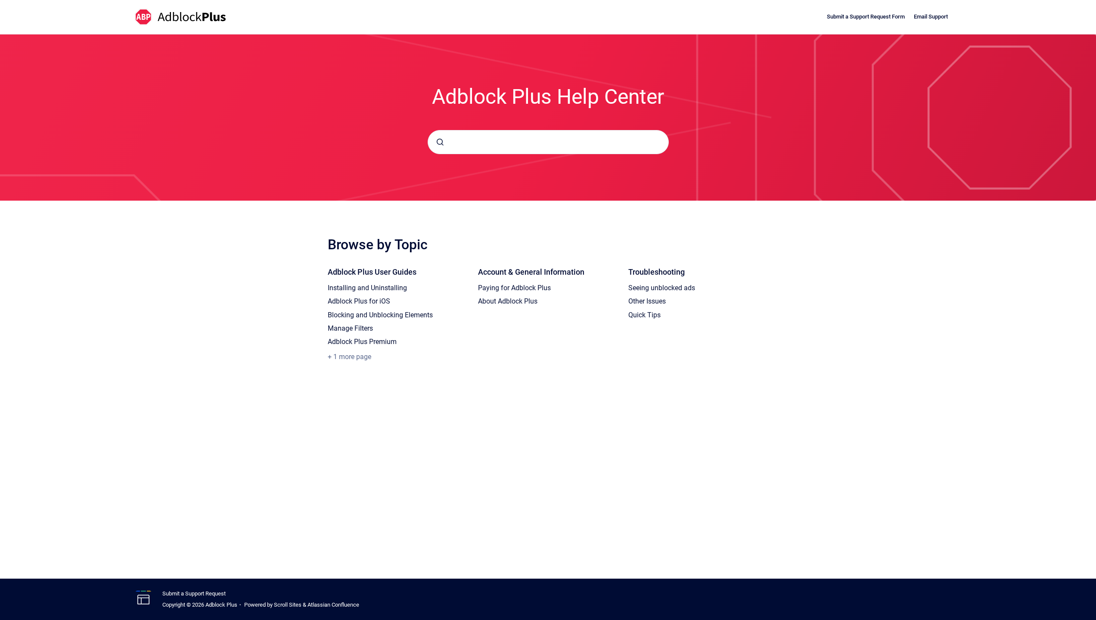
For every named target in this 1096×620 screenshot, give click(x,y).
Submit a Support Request (194, 593)
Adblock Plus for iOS (359, 301)
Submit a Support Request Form (866, 16)
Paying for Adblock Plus (514, 288)
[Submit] (440, 142)
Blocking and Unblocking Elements (380, 315)
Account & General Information (531, 271)
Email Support (931, 16)
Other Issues (647, 301)
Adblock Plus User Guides (372, 271)
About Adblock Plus (507, 301)
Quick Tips (644, 315)
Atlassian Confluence (333, 604)
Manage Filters (350, 328)
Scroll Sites (287, 604)
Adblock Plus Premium (362, 342)
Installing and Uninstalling (367, 288)
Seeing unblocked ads (661, 288)
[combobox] (548, 142)
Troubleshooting (656, 271)
